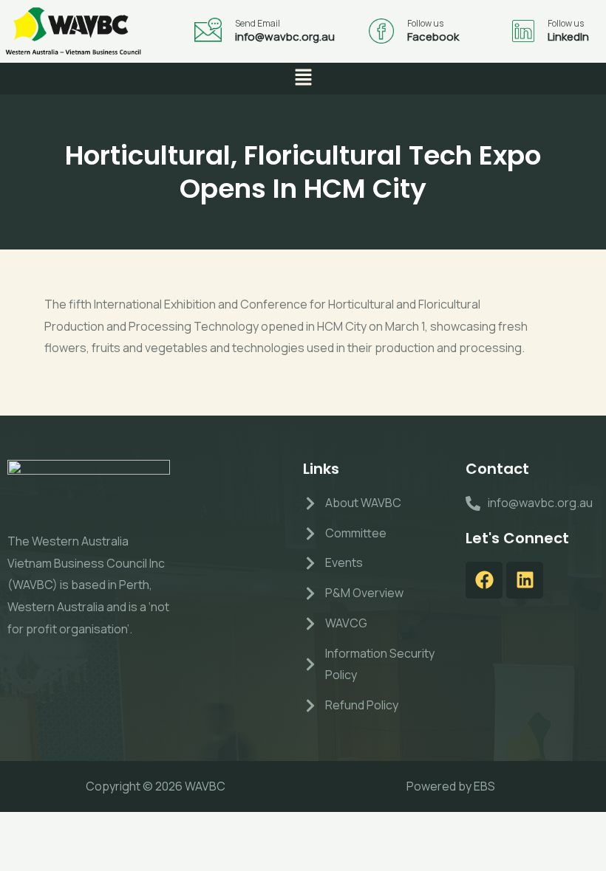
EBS (484, 786)
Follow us (425, 23)
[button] (303, 78)
